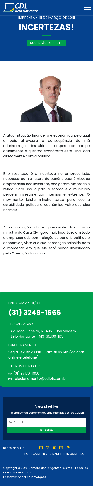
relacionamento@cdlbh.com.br (40, 378)
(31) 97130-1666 (26, 373)
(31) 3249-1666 (34, 312)
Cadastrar (47, 430)
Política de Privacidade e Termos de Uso (54, 454)
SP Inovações (36, 477)
